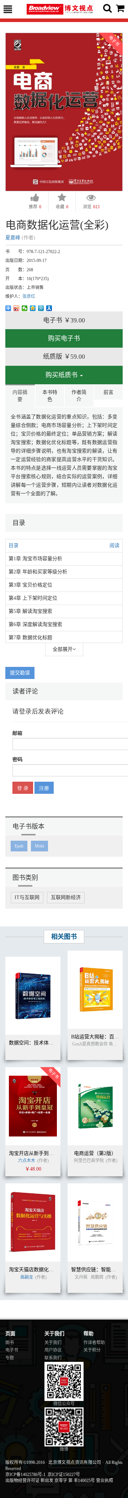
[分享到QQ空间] (33, 308)
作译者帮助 (94, 1342)
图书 (9, 1342)
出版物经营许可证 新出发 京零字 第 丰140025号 (50, 1480)
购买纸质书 (62, 375)
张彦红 (28, 296)
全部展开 (63, 649)
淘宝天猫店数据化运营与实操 (41, 1269)
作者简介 (78, 396)
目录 (13, 545)
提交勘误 (20, 672)
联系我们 (53, 1357)
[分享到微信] (25, 308)
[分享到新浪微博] (17, 308)
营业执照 (104, 1480)
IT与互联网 (27, 897)
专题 (9, 1357)
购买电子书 (64, 338)
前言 (108, 392)
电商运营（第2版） (95, 1153)
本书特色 (49, 396)
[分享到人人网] (49, 308)
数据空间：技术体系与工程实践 (44, 1042)
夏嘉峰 (12, 237)
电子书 (11, 1350)
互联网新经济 (66, 897)
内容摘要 (19, 396)
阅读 (114, 545)
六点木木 (26, 1160)
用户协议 (53, 1350)
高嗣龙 (27, 1277)
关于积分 (92, 1350)
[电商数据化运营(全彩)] (64, 111)
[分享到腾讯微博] (41, 308)
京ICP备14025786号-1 (25, 1474)
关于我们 (53, 1342)
